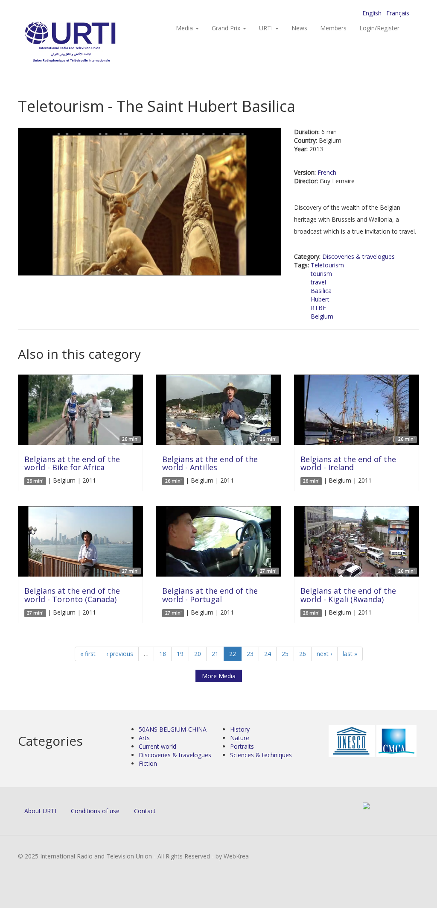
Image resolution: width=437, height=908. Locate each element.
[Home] (87, 43)
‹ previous (119, 654)
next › (324, 654)
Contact (145, 811)
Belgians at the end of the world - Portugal (210, 595)
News (299, 28)
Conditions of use (95, 811)
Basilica (321, 291)
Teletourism (327, 265)
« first (88, 654)
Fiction (148, 763)
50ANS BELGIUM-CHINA (173, 729)
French (327, 172)
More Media (219, 676)
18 (162, 654)
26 (302, 654)
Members (333, 28)
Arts (144, 738)
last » (350, 654)
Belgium (322, 316)
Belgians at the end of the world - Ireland (348, 463)
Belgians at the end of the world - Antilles (210, 463)
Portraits (242, 746)
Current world (157, 746)
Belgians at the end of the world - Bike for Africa (72, 463)
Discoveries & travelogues (358, 256)
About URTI (40, 811)
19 (180, 654)
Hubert (320, 299)
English (372, 13)
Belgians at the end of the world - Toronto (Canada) (72, 595)
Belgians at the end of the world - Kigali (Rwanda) (348, 595)
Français (397, 13)
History (240, 729)
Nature (239, 738)
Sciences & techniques (261, 755)
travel (318, 282)
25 (285, 654)
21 (215, 654)
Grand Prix (227, 28)
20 (197, 654)
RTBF (318, 308)
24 (267, 654)
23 (250, 654)
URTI (266, 28)
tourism (321, 273)
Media (185, 28)
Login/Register (379, 28)
